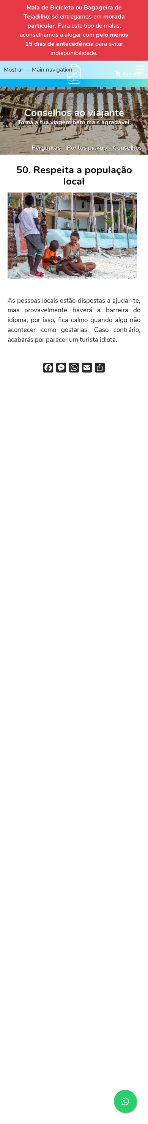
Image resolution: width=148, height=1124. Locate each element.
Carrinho (131, 74)
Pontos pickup (87, 148)
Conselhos (127, 148)
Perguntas (46, 148)
